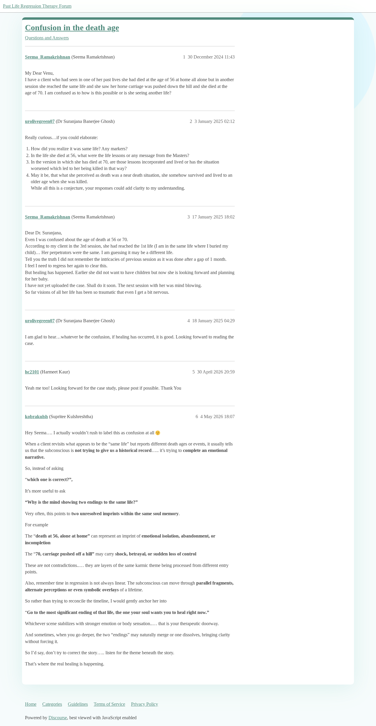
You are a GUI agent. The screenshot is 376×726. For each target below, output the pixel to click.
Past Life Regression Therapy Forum (37, 6)
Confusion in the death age (72, 27)
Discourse (57, 717)
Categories (52, 704)
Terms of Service (109, 704)
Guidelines (78, 704)
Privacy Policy (144, 704)
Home (30, 704)
